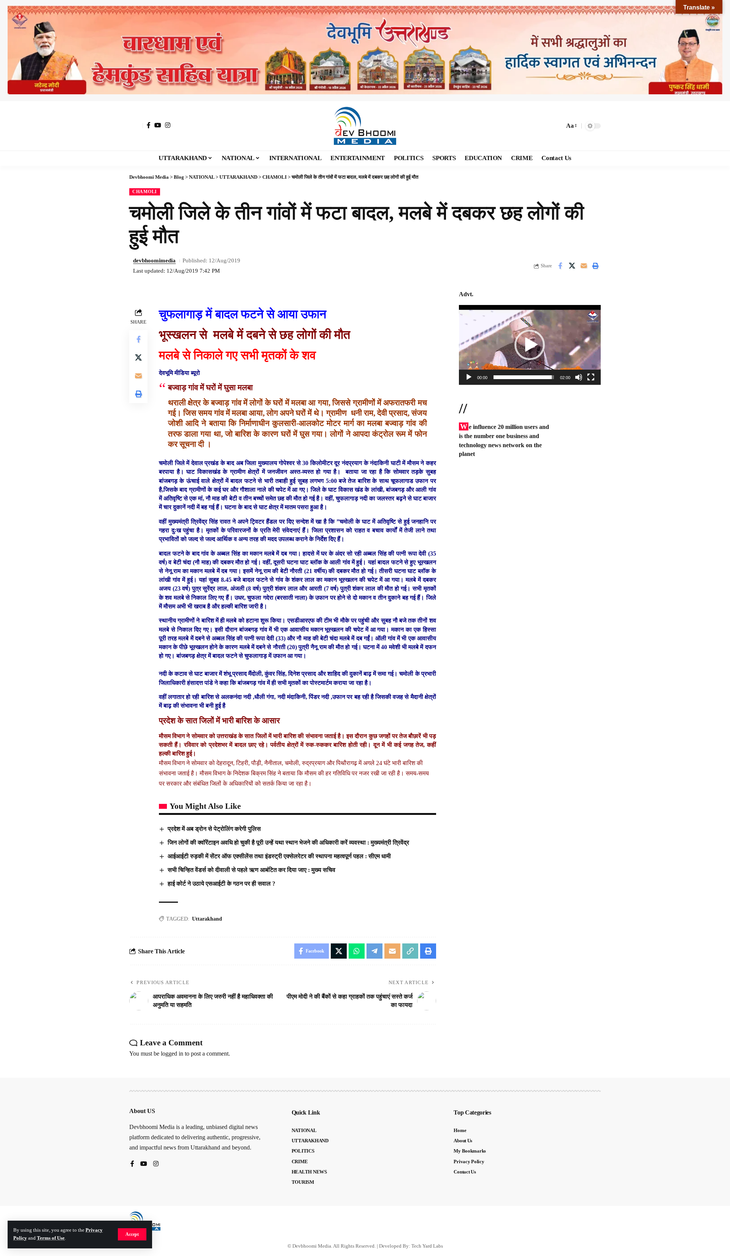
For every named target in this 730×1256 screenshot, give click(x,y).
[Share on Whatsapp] (357, 951)
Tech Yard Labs (427, 1246)
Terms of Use (51, 1238)
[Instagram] (167, 125)
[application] (530, 345)
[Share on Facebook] (560, 266)
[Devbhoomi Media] (365, 126)
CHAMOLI (144, 191)
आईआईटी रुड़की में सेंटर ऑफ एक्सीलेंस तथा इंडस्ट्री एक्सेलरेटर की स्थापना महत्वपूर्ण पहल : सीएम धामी (279, 856)
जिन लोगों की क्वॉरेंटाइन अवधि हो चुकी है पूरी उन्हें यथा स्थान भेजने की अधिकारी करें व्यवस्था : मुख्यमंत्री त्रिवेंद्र (288, 842)
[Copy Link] (410, 951)
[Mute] (578, 377)
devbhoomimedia (154, 260)
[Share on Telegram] (374, 951)
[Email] (583, 266)
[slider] (524, 377)
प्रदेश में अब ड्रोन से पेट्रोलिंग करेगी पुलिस (214, 829)
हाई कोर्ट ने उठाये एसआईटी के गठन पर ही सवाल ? (221, 883)
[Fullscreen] (591, 377)
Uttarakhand (207, 919)
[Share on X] (572, 266)
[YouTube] (157, 125)
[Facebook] (148, 125)
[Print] (595, 266)
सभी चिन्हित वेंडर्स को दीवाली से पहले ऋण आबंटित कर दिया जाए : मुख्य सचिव (251, 870)
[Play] (469, 377)
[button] (132, 1234)
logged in (172, 1053)
